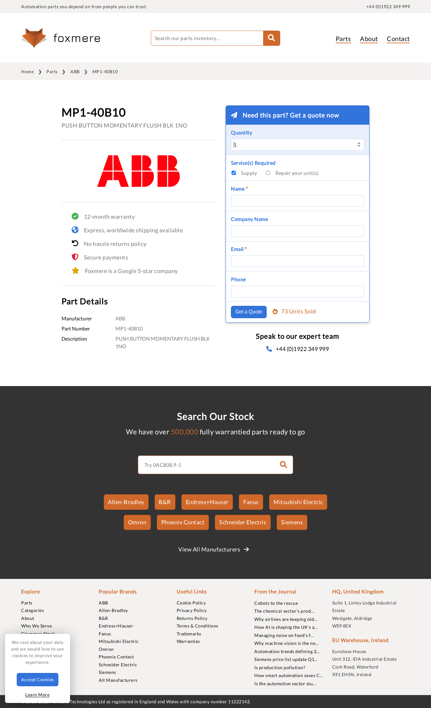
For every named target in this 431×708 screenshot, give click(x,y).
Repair (297, 173)
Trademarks (189, 633)
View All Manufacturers (209, 549)
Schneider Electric (242, 522)
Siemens (292, 522)
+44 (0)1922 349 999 (388, 6)
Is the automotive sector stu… (285, 683)
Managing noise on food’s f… (284, 635)
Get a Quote (248, 311)
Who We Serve (36, 625)
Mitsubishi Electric (298, 501)
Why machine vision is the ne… (286, 643)
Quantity (241, 132)
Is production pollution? (279, 667)
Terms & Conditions (197, 625)
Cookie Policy (191, 602)
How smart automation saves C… (288, 675)
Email (239, 249)
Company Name (249, 219)
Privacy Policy (192, 610)
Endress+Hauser (207, 501)
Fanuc (251, 501)
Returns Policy (192, 618)
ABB (75, 71)
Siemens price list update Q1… (286, 659)
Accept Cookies (37, 679)
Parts (343, 38)
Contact (398, 38)
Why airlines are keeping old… (285, 619)
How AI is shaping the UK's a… (286, 627)
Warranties (188, 641)
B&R (165, 501)
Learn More (37, 694)
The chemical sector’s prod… (284, 611)
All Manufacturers (118, 680)
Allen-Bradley (126, 501)
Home (27, 71)
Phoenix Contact (183, 522)
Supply (249, 173)
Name (239, 189)
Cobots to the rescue (276, 603)
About (369, 38)
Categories (32, 610)
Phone (238, 279)
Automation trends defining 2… (287, 651)
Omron (137, 522)
